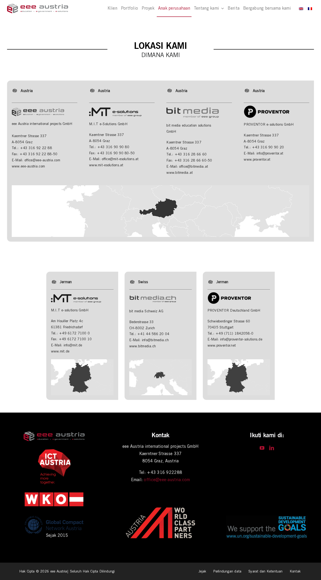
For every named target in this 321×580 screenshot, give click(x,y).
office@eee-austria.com (42, 160)
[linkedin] (271, 448)
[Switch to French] (310, 8)
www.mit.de (60, 351)
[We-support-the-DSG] (267, 517)
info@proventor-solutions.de (241, 339)
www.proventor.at (257, 159)
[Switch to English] (301, 8)
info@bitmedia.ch (155, 340)
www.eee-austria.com (28, 166)
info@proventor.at (270, 153)
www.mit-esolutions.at (106, 165)
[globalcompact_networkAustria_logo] (54, 515)
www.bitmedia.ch (142, 346)
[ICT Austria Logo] (54, 450)
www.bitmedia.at (179, 172)
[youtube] (262, 448)
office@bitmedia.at (193, 166)
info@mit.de (73, 345)
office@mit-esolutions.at (120, 159)
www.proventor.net (221, 345)
